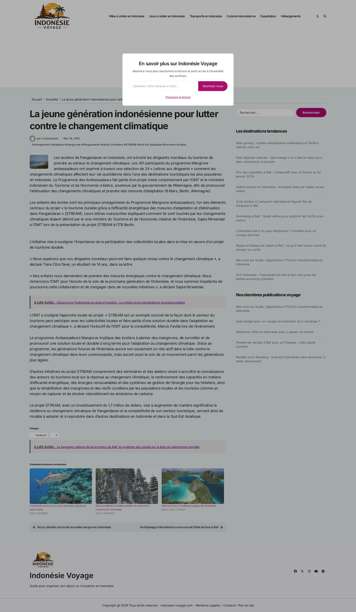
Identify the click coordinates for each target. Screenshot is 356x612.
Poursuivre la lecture (178, 97)
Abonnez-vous (213, 86)
